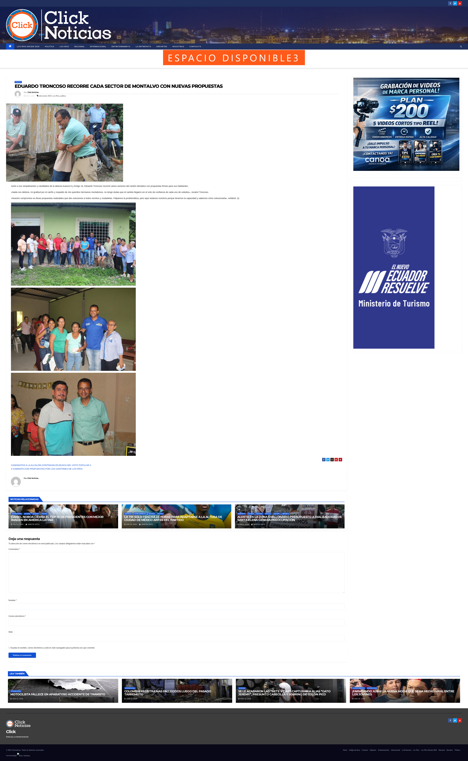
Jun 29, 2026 (131, 524)
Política (49, 46)
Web (11, 632)
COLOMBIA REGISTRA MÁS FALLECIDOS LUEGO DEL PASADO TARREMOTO (167, 693)
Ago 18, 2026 (359, 699)
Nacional (79, 46)
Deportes (161, 46)
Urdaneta (285, 513)
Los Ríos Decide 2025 (28, 46)
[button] (461, 46)
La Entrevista (143, 46)
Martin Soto (33, 524)
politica (63, 96)
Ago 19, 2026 (17, 699)
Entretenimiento (121, 46)
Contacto (195, 46)
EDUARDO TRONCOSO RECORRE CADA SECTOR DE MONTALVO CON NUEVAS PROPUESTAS (119, 86)
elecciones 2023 (45, 96)
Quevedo (276, 513)
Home (345, 750)
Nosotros (178, 46)
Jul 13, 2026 (18, 524)
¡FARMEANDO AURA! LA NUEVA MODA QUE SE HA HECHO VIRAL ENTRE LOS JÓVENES (403, 693)
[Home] (10, 46)
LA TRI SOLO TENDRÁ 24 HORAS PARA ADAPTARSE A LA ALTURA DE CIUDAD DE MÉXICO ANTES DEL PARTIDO (173, 518)
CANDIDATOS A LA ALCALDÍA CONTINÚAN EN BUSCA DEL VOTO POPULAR (50, 465)
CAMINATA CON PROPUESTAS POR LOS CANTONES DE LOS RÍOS (47, 469)
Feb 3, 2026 (244, 524)
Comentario (14, 549)
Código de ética (354, 750)
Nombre (13, 600)
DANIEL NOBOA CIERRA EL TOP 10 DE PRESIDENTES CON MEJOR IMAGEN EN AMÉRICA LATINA (57, 518)
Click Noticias (33, 92)
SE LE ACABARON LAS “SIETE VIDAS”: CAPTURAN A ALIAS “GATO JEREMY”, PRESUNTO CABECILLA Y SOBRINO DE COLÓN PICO (284, 693)
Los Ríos (64, 46)
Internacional (98, 46)
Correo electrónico (17, 616)
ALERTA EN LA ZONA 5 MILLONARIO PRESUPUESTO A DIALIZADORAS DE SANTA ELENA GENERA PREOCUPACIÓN (289, 518)
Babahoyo (241, 513)
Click (11, 731)
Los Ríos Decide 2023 (429, 750)
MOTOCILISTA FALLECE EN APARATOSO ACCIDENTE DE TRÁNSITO (57, 694)
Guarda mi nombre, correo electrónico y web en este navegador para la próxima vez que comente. (53, 648)
